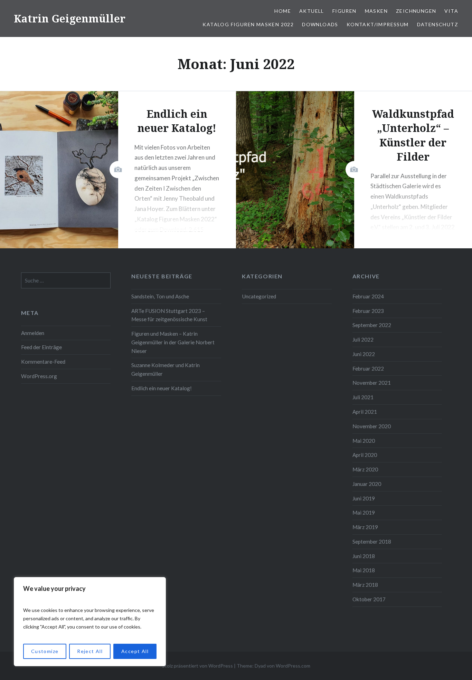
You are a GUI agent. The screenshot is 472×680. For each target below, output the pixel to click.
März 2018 (365, 585)
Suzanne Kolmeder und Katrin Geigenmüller (165, 369)
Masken (376, 11)
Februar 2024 (368, 296)
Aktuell (311, 11)
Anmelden (32, 333)
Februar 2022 (368, 368)
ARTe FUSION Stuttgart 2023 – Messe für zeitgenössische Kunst (169, 315)
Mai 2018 (363, 570)
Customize (45, 651)
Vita (451, 11)
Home (282, 11)
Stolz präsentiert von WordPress (197, 666)
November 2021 (371, 383)
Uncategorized (259, 296)
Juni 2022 (363, 354)
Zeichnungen (416, 11)
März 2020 (365, 469)
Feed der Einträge (41, 347)
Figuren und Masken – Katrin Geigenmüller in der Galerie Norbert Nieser (173, 342)
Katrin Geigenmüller (69, 18)
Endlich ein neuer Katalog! (161, 388)
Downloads (320, 24)
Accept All (135, 651)
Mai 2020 (363, 441)
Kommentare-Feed (43, 361)
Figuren (344, 11)
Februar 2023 (368, 311)
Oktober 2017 (369, 599)
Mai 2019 (363, 512)
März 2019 (365, 527)
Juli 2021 (363, 397)
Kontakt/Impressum (378, 24)
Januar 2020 (366, 484)
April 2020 (364, 455)
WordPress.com (293, 666)
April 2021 (364, 412)
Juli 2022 (363, 339)
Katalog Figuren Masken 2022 (248, 24)
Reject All (90, 651)
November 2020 (371, 426)
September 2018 (371, 541)
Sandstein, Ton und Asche (160, 296)
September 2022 (371, 325)
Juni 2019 (363, 498)
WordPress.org (39, 376)
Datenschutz (437, 24)
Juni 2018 (363, 556)
